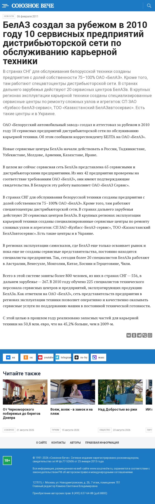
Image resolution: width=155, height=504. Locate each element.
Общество (104, 430)
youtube (48, 357)
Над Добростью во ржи (117, 409)
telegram (66, 357)
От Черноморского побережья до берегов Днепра (21, 413)
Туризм (55, 430)
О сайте (41, 442)
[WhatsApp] (150, 335)
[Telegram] (139, 335)
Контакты (58, 442)
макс (101, 357)
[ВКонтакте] (128, 335)
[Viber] (144, 335)
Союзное (9, 430)
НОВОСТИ (9, 16)
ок (31, 357)
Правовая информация (102, 442)
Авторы (75, 442)
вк (13, 357)
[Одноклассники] (134, 335)
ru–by (83, 357)
